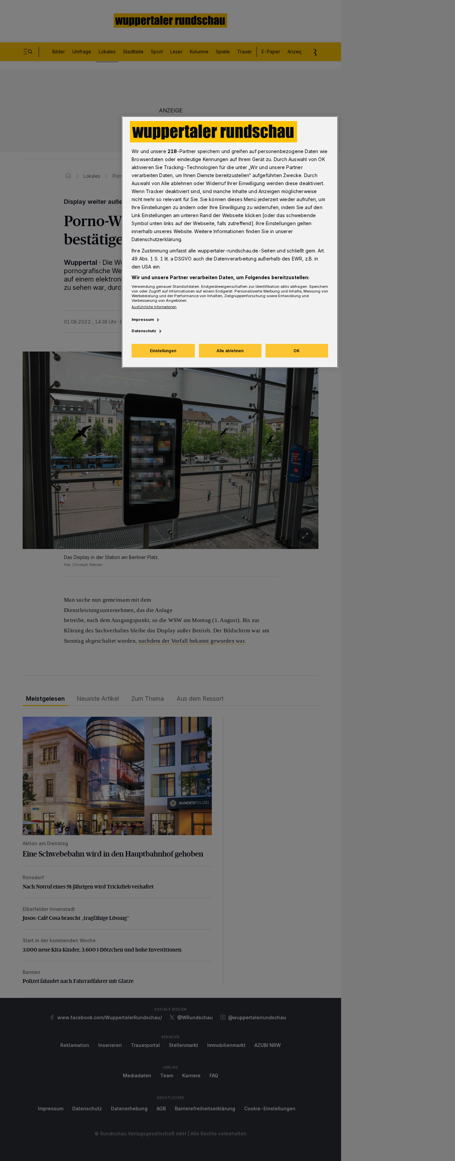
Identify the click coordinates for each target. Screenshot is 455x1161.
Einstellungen (163, 350)
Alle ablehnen (230, 350)
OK (296, 350)
